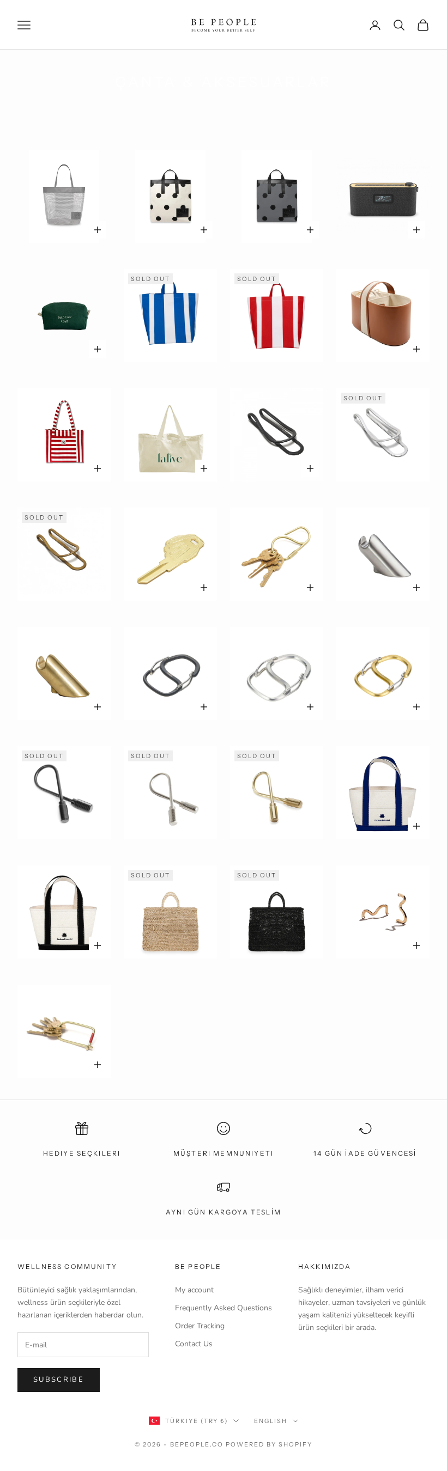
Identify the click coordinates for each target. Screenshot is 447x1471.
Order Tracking (200, 1326)
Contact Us (194, 1344)
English (270, 1421)
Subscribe (58, 1379)
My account (194, 1290)
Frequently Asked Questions (223, 1308)
